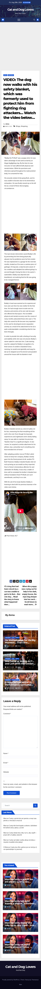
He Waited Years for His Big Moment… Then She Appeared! (20, 642)
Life (13, 637)
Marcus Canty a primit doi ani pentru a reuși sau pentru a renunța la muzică (20, 881)
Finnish (7, 942)
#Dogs (18, 126)
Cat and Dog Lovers (20, 9)
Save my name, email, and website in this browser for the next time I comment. (20, 785)
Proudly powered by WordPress (11, 979)
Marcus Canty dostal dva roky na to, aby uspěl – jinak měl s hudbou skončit (20, 925)
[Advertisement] (20, 49)
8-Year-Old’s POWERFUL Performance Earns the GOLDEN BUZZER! (18, 685)
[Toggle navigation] (18, 19)
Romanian (7, 876)
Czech (7, 920)
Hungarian (8, 898)
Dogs (5, 75)
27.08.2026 (10, 885)
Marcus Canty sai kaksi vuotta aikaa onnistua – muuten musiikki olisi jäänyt (20, 947)
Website (6, 772)
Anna (7, 124)
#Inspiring (24, 126)
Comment (7, 713)
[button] (34, 20)
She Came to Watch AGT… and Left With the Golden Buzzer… (19, 663)
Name (5, 753)
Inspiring (10, 75)
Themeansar (35, 979)
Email (5, 763)
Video (17, 637)
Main (20, 984)
